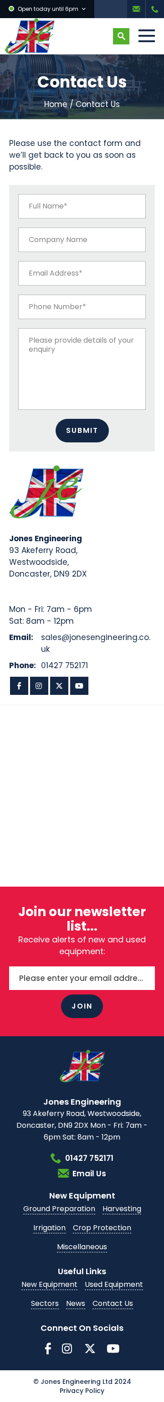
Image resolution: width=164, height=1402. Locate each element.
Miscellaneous (82, 1247)
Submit (82, 430)
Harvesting (121, 1208)
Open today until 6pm (48, 9)
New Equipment (49, 1284)
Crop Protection (102, 1228)
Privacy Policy (82, 1390)
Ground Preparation (59, 1208)
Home (55, 104)
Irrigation (49, 1228)
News (75, 1303)
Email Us (136, 9)
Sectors (45, 1303)
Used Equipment (114, 1284)
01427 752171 (155, 9)
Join (82, 1006)
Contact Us (112, 1303)
